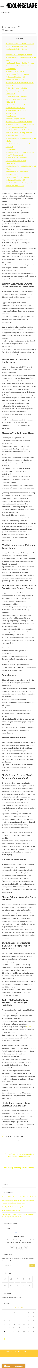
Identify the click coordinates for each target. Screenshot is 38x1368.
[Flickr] (11, 1285)
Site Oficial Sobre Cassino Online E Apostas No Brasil (19, 1197)
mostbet (29, 1027)
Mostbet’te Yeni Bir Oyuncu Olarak (19, 55)
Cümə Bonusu (11, 68)
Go (32, 1266)
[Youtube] (23, 1285)
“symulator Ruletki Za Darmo (11, 1210)
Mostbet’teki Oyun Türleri (15, 71)
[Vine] (17, 1285)
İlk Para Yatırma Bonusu (15, 80)
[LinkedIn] (30, 1279)
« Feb (3, 1339)
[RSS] (30, 1285)
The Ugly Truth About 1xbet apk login (14, 1207)
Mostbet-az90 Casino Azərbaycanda (19, 183)
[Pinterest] (5, 1285)
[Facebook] (17, 1248)
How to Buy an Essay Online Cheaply (19, 1168)
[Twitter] (12, 1248)
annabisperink (10, 27)
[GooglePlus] (21, 1248)
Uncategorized (10, 30)
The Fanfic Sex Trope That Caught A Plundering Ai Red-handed (19, 1155)
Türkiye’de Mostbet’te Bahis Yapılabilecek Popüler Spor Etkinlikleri (16, 91)
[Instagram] (26, 1248)
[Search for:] (19, 1184)
